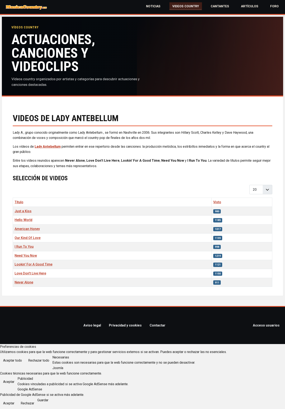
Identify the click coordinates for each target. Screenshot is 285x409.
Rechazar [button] (27, 403)
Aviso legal (92, 325)
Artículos (249, 6)
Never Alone (24, 282)
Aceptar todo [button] (12, 360)
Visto (217, 202)
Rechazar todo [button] (38, 360)
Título (19, 202)
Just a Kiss (23, 211)
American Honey (27, 229)
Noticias (153, 6)
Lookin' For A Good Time (33, 264)
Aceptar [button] (8, 382)
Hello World (23, 220)
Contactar (157, 325)
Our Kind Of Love (27, 238)
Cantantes (220, 6)
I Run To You (24, 247)
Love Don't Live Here (30, 273)
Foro (274, 6)
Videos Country (185, 6)
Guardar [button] (42, 400)
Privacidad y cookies (125, 325)
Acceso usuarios (266, 325)
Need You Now (26, 256)
